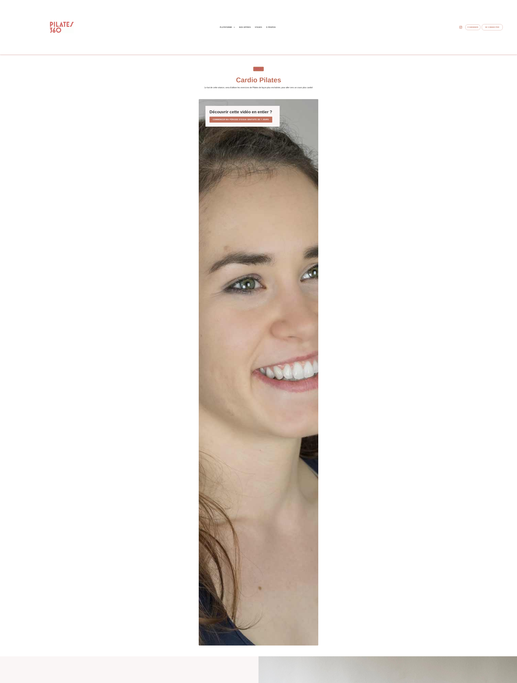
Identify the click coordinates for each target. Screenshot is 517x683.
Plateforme (226, 27)
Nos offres (245, 27)
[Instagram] (460, 27)
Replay (258, 69)
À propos (271, 27)
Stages (258, 27)
